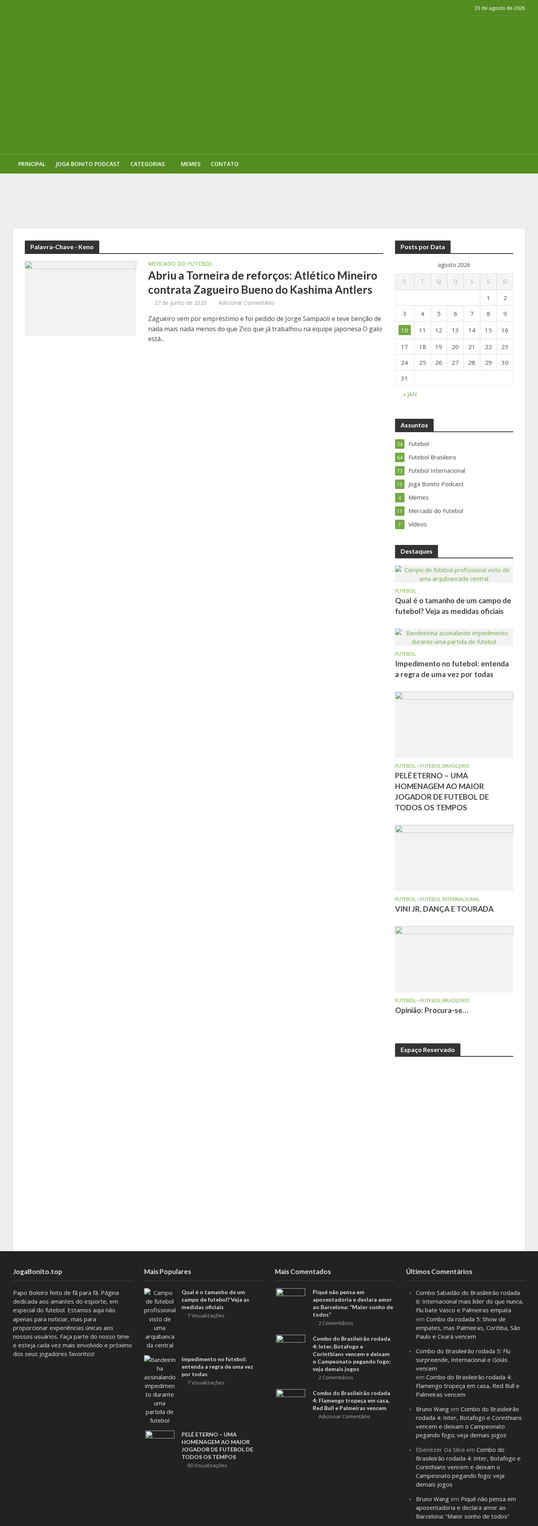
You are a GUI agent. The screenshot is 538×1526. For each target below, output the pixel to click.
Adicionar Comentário (246, 302)
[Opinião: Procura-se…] (454, 959)
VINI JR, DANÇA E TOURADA (444, 908)
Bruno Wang (432, 1409)
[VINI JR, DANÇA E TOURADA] (454, 857)
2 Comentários (336, 1322)
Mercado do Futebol (180, 264)
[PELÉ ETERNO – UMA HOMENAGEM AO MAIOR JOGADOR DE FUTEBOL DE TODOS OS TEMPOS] (454, 724)
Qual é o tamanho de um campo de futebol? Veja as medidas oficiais (453, 606)
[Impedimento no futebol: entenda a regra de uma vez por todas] (454, 636)
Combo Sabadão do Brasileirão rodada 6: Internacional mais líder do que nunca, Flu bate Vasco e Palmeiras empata (469, 1301)
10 (404, 330)
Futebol (405, 591)
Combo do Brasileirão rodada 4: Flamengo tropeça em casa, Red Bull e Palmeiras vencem (351, 1400)
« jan (410, 394)
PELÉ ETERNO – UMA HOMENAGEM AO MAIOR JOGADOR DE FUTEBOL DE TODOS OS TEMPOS (238, 185)
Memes (190, 164)
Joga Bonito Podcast (88, 164)
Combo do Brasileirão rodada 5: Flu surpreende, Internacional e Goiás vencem (463, 1359)
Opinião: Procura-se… (431, 1010)
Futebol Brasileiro (444, 766)
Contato (225, 164)
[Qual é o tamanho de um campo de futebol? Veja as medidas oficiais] (454, 573)
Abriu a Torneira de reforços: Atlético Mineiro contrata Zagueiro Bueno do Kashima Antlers (262, 282)
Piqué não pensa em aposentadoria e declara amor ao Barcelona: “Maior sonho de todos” (353, 1303)
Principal (31, 164)
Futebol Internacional (450, 899)
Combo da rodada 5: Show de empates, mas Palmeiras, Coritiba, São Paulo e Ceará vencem (468, 1327)
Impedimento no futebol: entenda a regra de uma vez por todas (452, 669)
